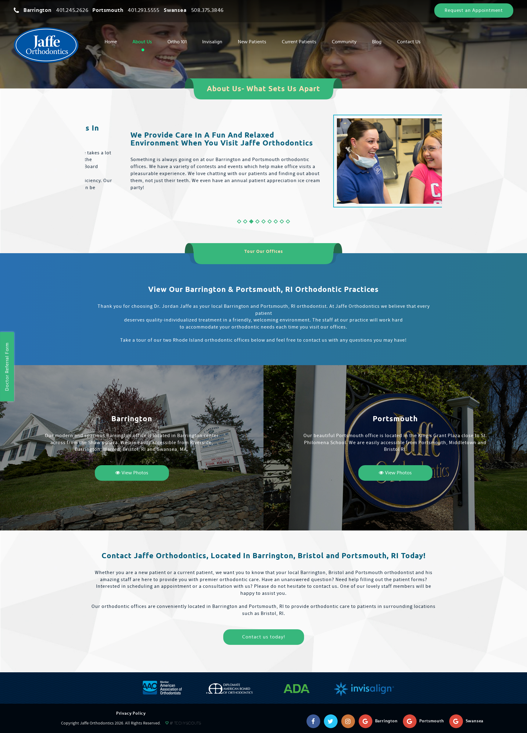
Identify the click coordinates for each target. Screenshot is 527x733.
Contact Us (409, 41)
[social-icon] (313, 721)
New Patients (252, 41)
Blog (377, 41)
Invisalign (212, 41)
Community (344, 41)
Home (111, 41)
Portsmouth (126, 10)
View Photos (134, 472)
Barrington (55, 10)
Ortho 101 (177, 41)
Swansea (194, 10)
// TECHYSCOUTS (185, 724)
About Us (142, 41)
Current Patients (299, 41)
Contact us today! (263, 636)
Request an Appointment (474, 10)
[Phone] (16, 10)
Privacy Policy (131, 713)
